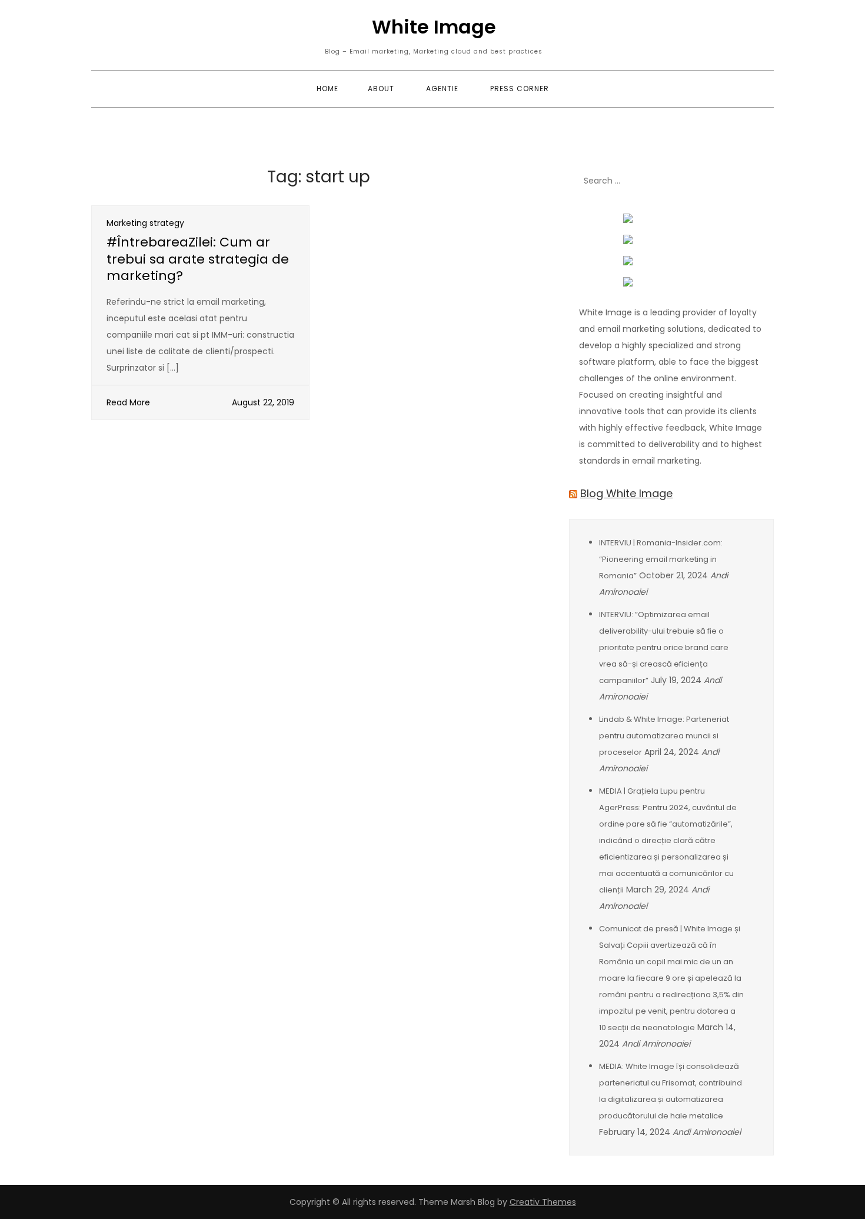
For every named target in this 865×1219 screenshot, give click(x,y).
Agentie (442, 89)
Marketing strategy (145, 223)
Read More (128, 402)
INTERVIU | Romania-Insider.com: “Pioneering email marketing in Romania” (661, 559)
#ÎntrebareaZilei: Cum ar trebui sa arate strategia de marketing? (198, 259)
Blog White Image (626, 493)
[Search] (759, 181)
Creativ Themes (543, 1202)
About (381, 89)
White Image (434, 27)
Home (327, 89)
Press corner (519, 89)
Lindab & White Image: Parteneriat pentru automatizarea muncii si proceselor (664, 736)
